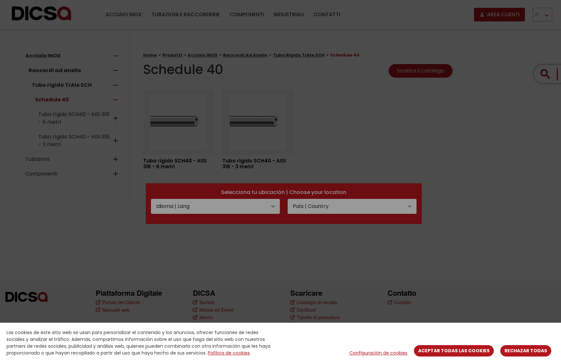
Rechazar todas (526, 350)
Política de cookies (229, 353)
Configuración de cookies (378, 353)
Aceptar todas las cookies (454, 350)
